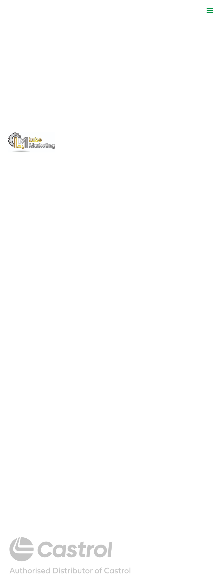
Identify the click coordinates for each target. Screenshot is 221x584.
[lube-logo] (31, 134)
